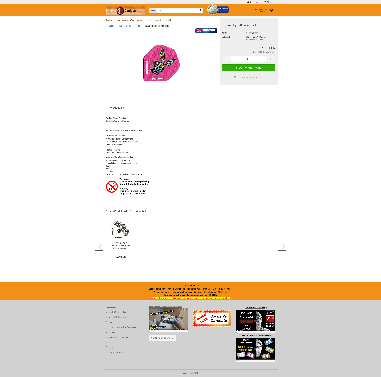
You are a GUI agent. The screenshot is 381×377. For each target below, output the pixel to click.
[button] (226, 59)
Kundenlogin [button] (254, 2)
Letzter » (139, 26)
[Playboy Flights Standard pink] (161, 61)
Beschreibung (116, 107)
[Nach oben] (372, 372)
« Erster (110, 26)
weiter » (129, 26)
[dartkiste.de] (125, 10)
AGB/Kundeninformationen (117, 337)
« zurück (119, 26)
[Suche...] (200, 10)
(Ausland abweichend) (254, 40)
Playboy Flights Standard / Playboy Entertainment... (121, 245)
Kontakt (109, 342)
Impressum (110, 332)
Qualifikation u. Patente (115, 352)
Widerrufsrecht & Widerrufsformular (121, 327)
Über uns (109, 347)
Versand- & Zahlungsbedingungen (120, 312)
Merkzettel (270, 2)
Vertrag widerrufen (162, 338)
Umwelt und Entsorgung (116, 317)
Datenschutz (111, 322)
